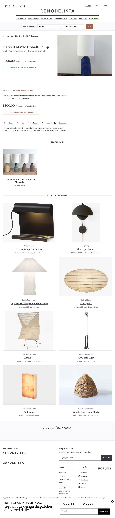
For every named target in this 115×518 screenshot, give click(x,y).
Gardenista (94, 18)
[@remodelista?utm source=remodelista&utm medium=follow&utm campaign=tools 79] (6, 6)
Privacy (61, 482)
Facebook (84, 480)
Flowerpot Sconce (86, 249)
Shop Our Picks (61, 18)
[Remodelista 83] (20, 6)
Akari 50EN (86, 304)
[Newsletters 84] (24, 6)
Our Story (83, 18)
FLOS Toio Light (85, 358)
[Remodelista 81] (13, 6)
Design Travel (33, 18)
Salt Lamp (29, 412)
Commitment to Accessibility (64, 487)
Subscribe (104, 511)
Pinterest (84, 472)
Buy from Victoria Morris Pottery (20, 67)
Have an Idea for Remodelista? (64, 492)
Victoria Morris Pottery (17, 51)
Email (83, 487)
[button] (86, 6)
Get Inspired (21, 18)
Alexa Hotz (21, 185)
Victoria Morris (40, 51)
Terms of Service (64, 479)
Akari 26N (29, 358)
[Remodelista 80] (9, 6)
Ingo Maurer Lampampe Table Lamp (29, 304)
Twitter (83, 483)
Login (105, 5)
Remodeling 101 (47, 18)
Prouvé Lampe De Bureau (29, 249)
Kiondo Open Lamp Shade (86, 412)
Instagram (84, 476)
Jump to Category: (29, 26)
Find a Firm (73, 18)
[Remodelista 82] (17, 6)
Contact (62, 476)
